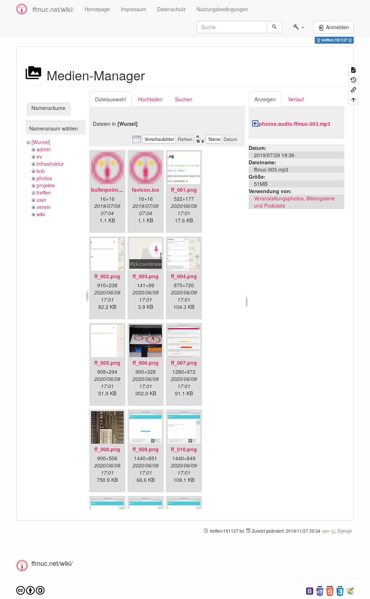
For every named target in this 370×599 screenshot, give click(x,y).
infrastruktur (50, 163)
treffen (43, 192)
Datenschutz (171, 9)
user (41, 199)
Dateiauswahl (110, 99)
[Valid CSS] (340, 590)
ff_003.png (146, 276)
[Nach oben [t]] (353, 98)
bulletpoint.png (110, 189)
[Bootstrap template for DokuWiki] (309, 590)
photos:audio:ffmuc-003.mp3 (294, 123)
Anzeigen (265, 99)
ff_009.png (146, 449)
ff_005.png (107, 362)
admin (43, 149)
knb (40, 170)
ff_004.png (184, 276)
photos (44, 178)
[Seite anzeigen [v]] (353, 69)
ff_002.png (107, 276)
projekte (45, 185)
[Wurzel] (40, 142)
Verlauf (296, 99)
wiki (40, 214)
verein (43, 206)
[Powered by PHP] (319, 590)
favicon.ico (145, 189)
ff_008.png (107, 449)
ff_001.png (184, 189)
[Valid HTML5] (330, 590)
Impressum (133, 9)
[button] (299, 27)
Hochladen (150, 99)
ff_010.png (184, 449)
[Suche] (274, 27)
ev (39, 156)
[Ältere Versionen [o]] (353, 79)
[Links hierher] (353, 89)
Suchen (183, 99)
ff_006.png (146, 362)
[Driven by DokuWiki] (350, 590)
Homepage (97, 9)
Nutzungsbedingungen (222, 9)
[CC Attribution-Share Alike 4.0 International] (30, 589)
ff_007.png (184, 362)
